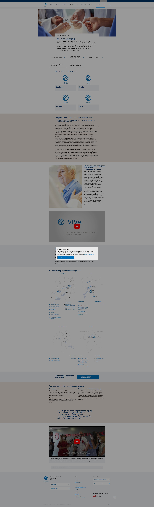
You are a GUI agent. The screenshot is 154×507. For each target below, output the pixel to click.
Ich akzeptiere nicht (62, 257)
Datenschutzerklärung (89, 254)
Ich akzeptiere (70, 257)
